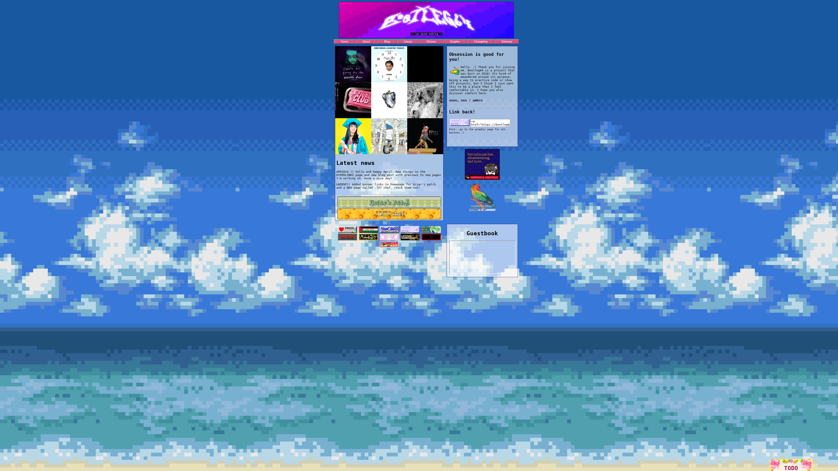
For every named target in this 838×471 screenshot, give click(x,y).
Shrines (431, 41)
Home (344, 41)
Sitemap (506, 41)
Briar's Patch (389, 202)
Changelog (480, 41)
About (366, 41)
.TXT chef (389, 214)
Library (408, 41)
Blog (387, 41)
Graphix (455, 41)
